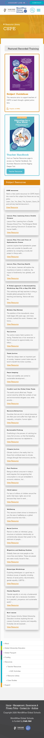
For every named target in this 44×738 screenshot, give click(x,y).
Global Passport (10, 652)
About (7, 643)
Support (7, 685)
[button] (32, 10)
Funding (7, 657)
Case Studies (12, 680)
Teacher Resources (14, 666)
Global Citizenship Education (15, 648)
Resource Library (13, 675)
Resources (8, 662)
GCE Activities (15, 671)
